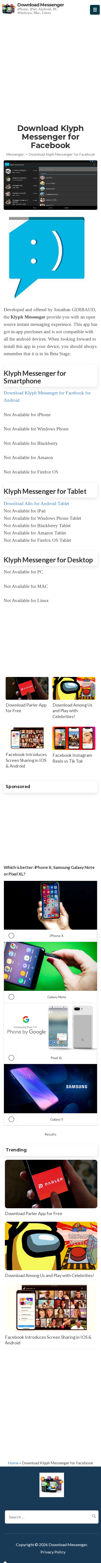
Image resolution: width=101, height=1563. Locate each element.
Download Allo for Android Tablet (36, 503)
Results (50, 1134)
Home (13, 1462)
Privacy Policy (52, 1552)
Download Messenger (40, 5)
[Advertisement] (50, 68)
